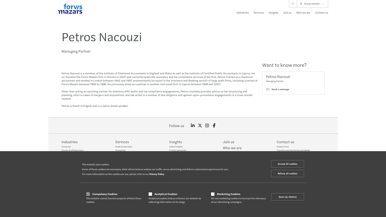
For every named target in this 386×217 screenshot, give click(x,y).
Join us (287, 12)
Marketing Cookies (228, 194)
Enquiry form (283, 146)
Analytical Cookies (166, 194)
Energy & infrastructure (73, 150)
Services (259, 12)
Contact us (321, 12)
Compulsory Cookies (104, 194)
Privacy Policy (156, 174)
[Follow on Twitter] (200, 125)
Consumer (66, 146)
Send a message (280, 89)
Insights (273, 12)
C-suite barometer (178, 150)
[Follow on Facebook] (214, 125)
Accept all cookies (287, 163)
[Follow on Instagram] (207, 125)
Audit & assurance (123, 146)
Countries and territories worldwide (293, 150)
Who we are (303, 12)
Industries (243, 12)
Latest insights (176, 146)
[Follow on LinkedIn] (192, 125)
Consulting (120, 150)
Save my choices (288, 196)
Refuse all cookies (287, 173)
